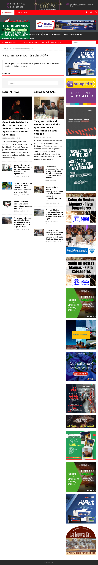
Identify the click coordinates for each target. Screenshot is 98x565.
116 (61, 180)
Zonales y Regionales (52, 34)
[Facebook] (86, 12)
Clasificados (23, 38)
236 (50, 137)
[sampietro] (81, 103)
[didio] (66, 28)
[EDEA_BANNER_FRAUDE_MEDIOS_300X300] (81, 135)
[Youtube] (91, 12)
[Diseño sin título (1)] (81, 459)
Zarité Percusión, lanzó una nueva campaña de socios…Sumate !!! (23, 205)
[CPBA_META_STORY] (81, 189)
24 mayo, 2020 (51, 180)
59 (60, 242)
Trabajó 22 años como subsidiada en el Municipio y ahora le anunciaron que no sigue (55, 214)
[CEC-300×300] (81, 253)
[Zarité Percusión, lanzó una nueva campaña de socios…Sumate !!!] (7, 204)
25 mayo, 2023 (51, 203)
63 (46, 223)
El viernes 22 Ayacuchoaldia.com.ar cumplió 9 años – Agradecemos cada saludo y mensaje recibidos (54, 172)
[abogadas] (49, 9)
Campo (65, 34)
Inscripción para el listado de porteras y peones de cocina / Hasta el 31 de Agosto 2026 (23, 169)
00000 (32, 38)
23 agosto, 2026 (9, 138)
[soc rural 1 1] (81, 221)
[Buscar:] (84, 42)
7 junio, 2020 (40, 137)
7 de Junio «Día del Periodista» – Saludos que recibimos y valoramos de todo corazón (47, 127)
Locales (8, 34)
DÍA (2, 34)
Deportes (17, 34)
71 (60, 203)
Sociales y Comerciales (32, 34)
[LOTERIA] (81, 380)
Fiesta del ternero (8, 38)
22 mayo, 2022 (51, 242)
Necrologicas (76, 34)
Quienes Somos (7, 13)
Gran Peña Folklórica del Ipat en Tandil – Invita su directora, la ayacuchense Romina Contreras (15, 128)
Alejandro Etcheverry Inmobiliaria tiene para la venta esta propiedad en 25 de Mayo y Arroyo (23, 222)
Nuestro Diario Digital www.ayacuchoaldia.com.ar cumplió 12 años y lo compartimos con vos (54, 193)
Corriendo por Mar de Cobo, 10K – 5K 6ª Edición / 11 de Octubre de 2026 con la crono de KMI (23, 187)
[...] (15, 158)
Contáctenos (22, 12)
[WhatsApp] (96, 12)
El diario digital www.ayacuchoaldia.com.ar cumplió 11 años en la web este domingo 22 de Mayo (54, 234)
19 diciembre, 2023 (53, 221)
